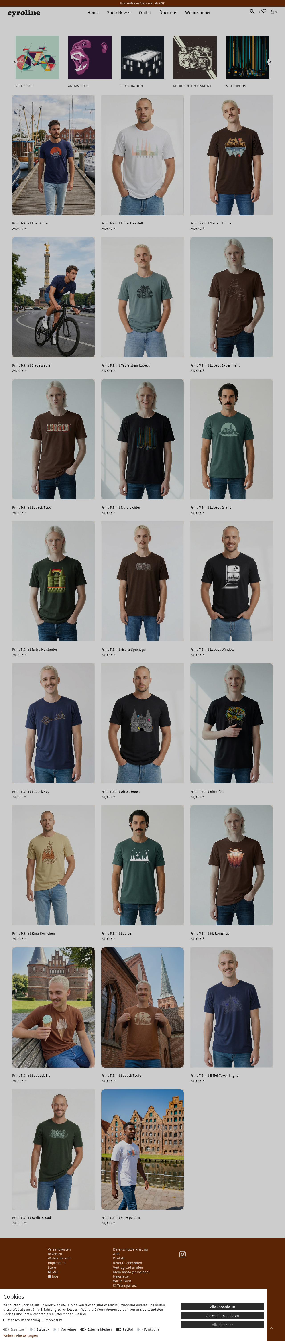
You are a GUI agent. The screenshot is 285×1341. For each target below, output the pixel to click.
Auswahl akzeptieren (222, 1315)
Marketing (68, 1329)
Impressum (53, 1320)
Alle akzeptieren (222, 1306)
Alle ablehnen (223, 1325)
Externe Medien (99, 1329)
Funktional (152, 1329)
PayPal (128, 1329)
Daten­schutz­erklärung (23, 1320)
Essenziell (18, 1329)
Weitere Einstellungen (20, 1335)
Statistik (43, 1329)
